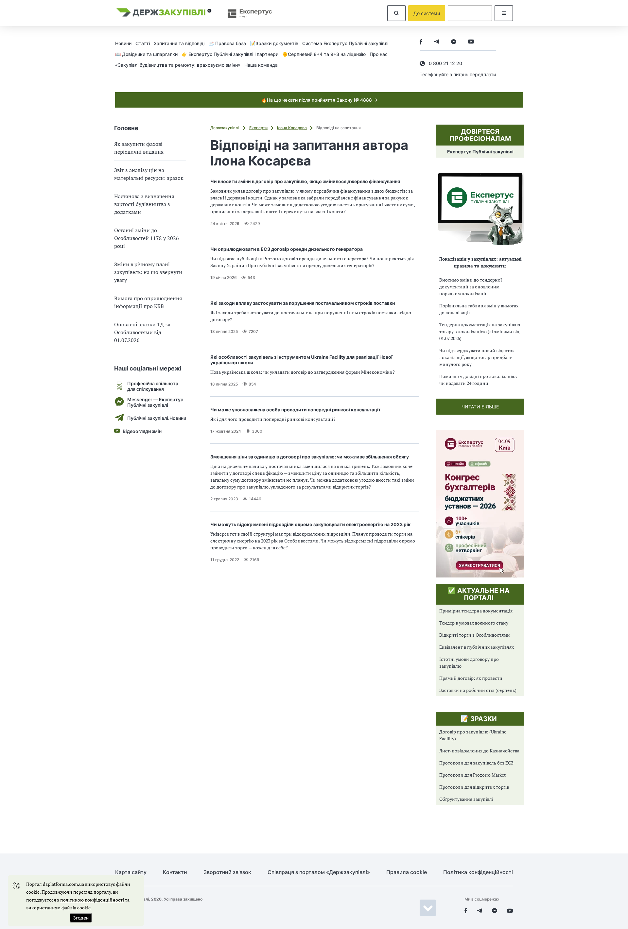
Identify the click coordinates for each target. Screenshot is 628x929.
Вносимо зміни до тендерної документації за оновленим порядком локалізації (470, 287)
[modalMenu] (504, 13)
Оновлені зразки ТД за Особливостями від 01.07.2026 (142, 332)
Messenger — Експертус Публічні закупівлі (155, 402)
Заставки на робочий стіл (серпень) (477, 690)
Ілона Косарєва (292, 127)
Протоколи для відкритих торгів (474, 787)
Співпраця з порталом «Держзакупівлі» (319, 872)
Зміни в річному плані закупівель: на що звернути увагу (148, 272)
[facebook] (421, 42)
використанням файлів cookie (58, 907)
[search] (396, 13)
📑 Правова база (227, 43)
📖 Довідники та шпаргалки (146, 54)
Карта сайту (131, 872)
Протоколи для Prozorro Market (472, 775)
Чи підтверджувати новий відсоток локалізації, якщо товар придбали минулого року (477, 357)
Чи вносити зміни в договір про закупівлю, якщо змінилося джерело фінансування (305, 181)
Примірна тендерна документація (476, 611)
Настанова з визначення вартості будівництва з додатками (144, 204)
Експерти (258, 127)
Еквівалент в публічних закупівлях (476, 647)
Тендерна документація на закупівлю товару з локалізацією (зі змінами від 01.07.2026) (479, 331)
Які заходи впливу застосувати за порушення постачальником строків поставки (302, 303)
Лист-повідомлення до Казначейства (479, 751)
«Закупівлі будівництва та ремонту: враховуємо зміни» (177, 65)
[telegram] (436, 42)
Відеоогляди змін (142, 431)
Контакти (175, 872)
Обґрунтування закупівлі (466, 799)
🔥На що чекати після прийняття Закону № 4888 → (319, 100)
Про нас (379, 54)
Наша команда (261, 65)
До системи (426, 13)
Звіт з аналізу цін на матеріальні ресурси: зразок (148, 173)
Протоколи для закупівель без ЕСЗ (476, 763)
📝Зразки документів (274, 43)
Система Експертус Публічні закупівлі (345, 43)
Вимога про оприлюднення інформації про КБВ (148, 302)
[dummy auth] (470, 13)
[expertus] (246, 13)
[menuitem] (125, 43)
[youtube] (471, 42)
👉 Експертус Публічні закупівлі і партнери (230, 54)
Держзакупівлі (225, 127)
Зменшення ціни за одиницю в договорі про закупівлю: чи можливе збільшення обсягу (309, 456)
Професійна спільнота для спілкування (152, 386)
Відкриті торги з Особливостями (474, 635)
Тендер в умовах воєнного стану (473, 623)
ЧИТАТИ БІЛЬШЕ (480, 406)
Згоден (81, 917)
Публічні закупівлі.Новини (156, 418)
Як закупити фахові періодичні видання (139, 147)
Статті (142, 43)
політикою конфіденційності (92, 900)
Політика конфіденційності (478, 872)
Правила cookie (406, 872)
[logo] (164, 13)
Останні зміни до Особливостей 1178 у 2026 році (146, 238)
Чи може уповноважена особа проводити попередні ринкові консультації (295, 409)
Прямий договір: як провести (470, 678)
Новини (123, 43)
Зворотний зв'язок (227, 872)
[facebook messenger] (453, 42)
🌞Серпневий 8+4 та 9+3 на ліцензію (324, 54)
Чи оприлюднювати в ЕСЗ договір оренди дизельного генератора (286, 249)
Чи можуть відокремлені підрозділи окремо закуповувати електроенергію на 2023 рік (310, 524)
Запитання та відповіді (179, 43)
